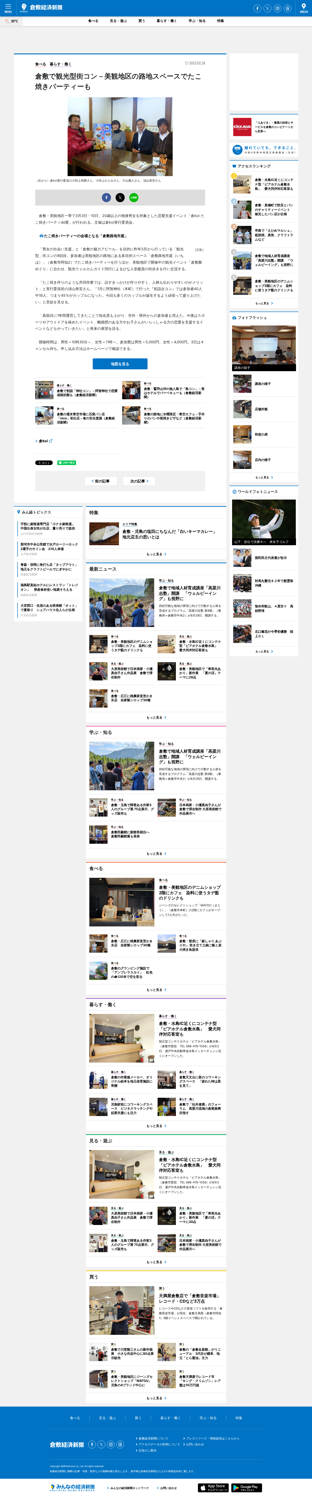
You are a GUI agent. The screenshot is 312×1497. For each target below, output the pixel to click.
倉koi (43, 441)
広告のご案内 (147, 1450)
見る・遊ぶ (118, 21)
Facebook (257, 8)
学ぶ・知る (197, 21)
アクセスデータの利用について (159, 1444)
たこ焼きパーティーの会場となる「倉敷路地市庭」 (86, 235)
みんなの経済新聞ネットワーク (72, 1487)
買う (141, 21)
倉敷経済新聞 (41, 8)
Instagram (277, 8)
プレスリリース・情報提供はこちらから (213, 1438)
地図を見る (120, 364)
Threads (287, 8)
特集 (220, 21)
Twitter (267, 8)
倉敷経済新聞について (153, 1438)
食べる (93, 21)
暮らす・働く (167, 21)
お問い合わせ (195, 1444)
